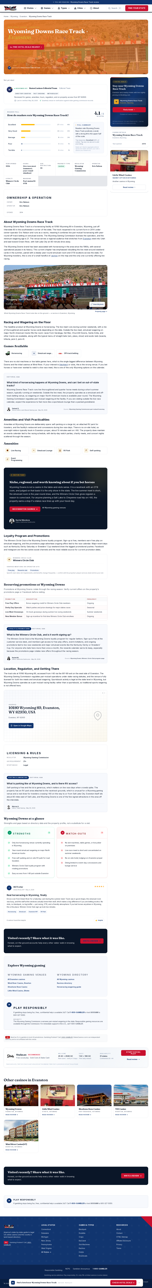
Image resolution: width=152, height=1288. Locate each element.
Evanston (23, 16)
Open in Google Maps (22, 726)
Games (47, 8)
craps (81, 1237)
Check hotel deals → (123, 1283)
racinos (54, 255)
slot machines (84, 1244)
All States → (46, 1252)
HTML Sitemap (122, 1237)
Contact (119, 1233)
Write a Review (92, 941)
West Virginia (46, 1248)
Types (64, 8)
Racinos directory (64, 983)
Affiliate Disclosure (123, 1241)
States (30, 8)
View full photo (98, 304)
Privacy (119, 1244)
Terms (118, 1248)
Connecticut (46, 1229)
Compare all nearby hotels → (129, 114)
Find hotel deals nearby (27, 47)
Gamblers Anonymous (81, 1269)
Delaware (45, 1233)
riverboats (83, 1256)
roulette (82, 1233)
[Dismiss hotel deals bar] (139, 1282)
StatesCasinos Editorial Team (43, 88)
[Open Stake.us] (10, 1056)
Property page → (101, 311)
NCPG (67, 1269)
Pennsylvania (46, 1244)
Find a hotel (128, 110)
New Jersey (46, 1241)
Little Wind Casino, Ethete (18, 991)
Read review (128, 187)
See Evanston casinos (25, 509)
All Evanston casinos (16, 979)
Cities (80, 8)
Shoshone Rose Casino (17, 987)
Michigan (44, 1237)
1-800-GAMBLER (77, 1012)
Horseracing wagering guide (69, 987)
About (96, 8)
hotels (81, 1252)
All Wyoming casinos (65, 979)
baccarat (82, 1241)
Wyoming (14, 16)
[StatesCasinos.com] (10, 8)
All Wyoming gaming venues (54, 508)
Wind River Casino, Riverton (19, 983)
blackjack (63, 364)
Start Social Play (133, 1053)
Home (6, 16)
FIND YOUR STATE (136, 8)
